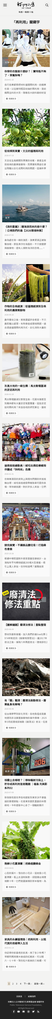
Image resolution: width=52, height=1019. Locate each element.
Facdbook (13, 1011)
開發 (7, 691)
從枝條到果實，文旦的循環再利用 (23, 151)
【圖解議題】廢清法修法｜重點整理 (25, 624)
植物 (7, 297)
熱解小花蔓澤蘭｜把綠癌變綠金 (22, 863)
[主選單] (5, 5)
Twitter (33, 1011)
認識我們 (32, 996)
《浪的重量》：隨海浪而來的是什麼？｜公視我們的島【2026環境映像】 (25, 228)
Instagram (28, 1011)
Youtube (18, 1011)
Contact (23, 1011)
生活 (12, 62)
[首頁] (26, 5)
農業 (7, 142)
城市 (12, 930)
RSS (38, 1011)
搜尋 (47, 5)
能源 (7, 771)
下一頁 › (27, 983)
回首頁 (19, 996)
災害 (7, 376)
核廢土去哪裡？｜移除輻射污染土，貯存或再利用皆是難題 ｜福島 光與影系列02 (25, 784)
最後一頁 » (39, 983)
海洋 (7, 217)
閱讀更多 (12, 98)
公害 (12, 691)
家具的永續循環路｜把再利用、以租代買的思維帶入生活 (25, 941)
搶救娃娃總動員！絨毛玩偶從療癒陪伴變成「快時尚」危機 (25, 467)
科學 (7, 62)
